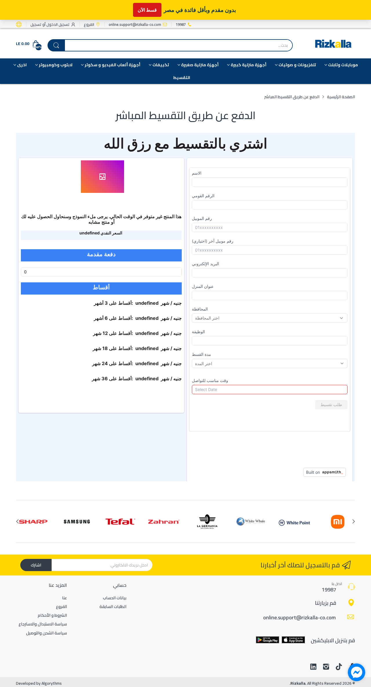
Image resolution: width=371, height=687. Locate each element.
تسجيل (35, 24)
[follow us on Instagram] (326, 667)
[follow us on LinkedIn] (313, 667)
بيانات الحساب (114, 598)
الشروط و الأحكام (52, 615)
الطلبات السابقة (112, 606)
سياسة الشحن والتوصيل (46, 633)
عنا (64, 598)
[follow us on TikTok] (338, 667)
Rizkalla (297, 683)
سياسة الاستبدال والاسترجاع (43, 624)
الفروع (61, 606)
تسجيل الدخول (58, 24)
